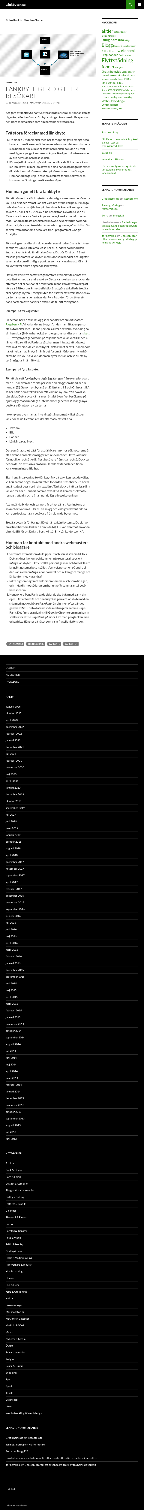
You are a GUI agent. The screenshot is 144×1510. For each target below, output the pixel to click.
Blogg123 (118, 215)
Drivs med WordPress (16, 1505)
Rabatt (121, 86)
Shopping (11, 1372)
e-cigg (117, 51)
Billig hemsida (113, 40)
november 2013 (15, 1105)
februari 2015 (14, 1010)
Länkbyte (54, 644)
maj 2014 (11, 1064)
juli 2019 (11, 814)
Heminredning (14, 1271)
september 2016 (15, 909)
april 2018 (12, 855)
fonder (108, 66)
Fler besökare (36, 644)
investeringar (129, 75)
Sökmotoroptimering (121, 93)
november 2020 (15, 767)
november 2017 (15, 868)
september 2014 (15, 1037)
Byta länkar (16, 644)
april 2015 (12, 996)
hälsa (120, 75)
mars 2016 (12, 949)
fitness (128, 55)
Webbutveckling (125, 97)
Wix (120, 108)
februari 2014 (14, 1084)
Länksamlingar (14, 1305)
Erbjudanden (110, 54)
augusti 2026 (13, 706)
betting (117, 32)
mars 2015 (12, 1003)
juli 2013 (11, 1132)
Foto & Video (13, 1237)
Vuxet (9, 1406)
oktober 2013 (13, 1111)
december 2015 (15, 969)
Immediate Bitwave (113, 159)
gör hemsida (109, 235)
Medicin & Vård (15, 1325)
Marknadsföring (15, 1311)
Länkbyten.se (16, 4)
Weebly (114, 108)
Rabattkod (129, 86)
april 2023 (12, 720)
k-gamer (105, 79)
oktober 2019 (13, 801)
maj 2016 (11, 936)
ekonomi (128, 50)
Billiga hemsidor (109, 36)
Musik (9, 1332)
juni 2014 (11, 1057)
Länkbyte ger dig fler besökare (42, 92)
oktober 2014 (13, 1030)
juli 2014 (11, 1050)
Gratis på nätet (128, 72)
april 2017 (12, 882)
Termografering (111, 205)
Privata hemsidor (109, 86)
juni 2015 (11, 983)
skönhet (126, 90)
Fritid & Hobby (14, 1244)
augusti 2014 (13, 1044)
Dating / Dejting (15, 1197)
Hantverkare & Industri (19, 1264)
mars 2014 (12, 1078)
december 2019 (15, 794)
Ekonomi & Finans (16, 1217)
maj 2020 (11, 774)
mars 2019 (12, 828)
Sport (9, 1386)
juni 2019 (11, 821)
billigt (127, 40)
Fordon (10, 1224)
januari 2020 (13, 787)
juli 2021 (11, 753)
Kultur (9, 1298)
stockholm (106, 93)
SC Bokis (107, 152)
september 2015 (15, 976)
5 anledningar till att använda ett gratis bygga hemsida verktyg (119, 226)
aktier (107, 31)
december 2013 (15, 1098)
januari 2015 (13, 1017)
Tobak (9, 1392)
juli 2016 (11, 922)
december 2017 (15, 861)
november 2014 (15, 1023)
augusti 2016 (13, 915)
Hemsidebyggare (109, 75)
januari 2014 (13, 1091)
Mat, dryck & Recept (17, 1318)
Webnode (106, 108)
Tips (133, 93)
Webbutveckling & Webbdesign (113, 103)
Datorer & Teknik (16, 1203)
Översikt (11, 667)
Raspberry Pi (14, 324)
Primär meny (139, 4)
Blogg (107, 45)
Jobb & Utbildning (16, 1291)
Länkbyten (71, 644)
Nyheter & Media (16, 1338)
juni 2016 (11, 929)
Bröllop (105, 51)
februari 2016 (14, 956)
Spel (8, 1379)
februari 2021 (14, 760)
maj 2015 (11, 990)
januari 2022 (13, 740)
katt (87, 333)
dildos (111, 51)
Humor (10, 1278)
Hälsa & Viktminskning (19, 1257)
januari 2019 (13, 834)
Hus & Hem (12, 1284)
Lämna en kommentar (46, 102)
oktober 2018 (13, 841)
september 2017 (15, 875)
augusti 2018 (13, 848)
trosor (106, 97)
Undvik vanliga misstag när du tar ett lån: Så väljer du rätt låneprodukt (119, 169)
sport (133, 90)
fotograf (119, 67)
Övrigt (9, 1345)
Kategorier (13, 674)
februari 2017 (14, 888)
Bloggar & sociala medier (124, 46)
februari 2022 (14, 733)
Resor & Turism (14, 1365)
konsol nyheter (116, 79)
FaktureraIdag (110, 132)
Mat (120, 82)
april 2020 (12, 780)
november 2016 (15, 902)
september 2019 (15, 807)
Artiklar (11, 82)
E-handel (11, 1210)
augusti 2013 (13, 1125)
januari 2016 (13, 963)
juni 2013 (11, 1138)
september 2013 (15, 1118)
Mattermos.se (110, 208)
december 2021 (15, 747)
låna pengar (109, 82)
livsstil (128, 78)
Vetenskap (12, 1399)
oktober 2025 (13, 713)
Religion (10, 1359)
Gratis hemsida (111, 71)
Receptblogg (131, 198)
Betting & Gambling (17, 1183)
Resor (104, 90)
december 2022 (15, 726)
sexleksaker (114, 90)
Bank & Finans (14, 1170)
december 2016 (15, 895)
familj (121, 55)
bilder (123, 32)
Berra (105, 215)
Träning (113, 97)
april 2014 (12, 1071)
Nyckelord (12, 681)
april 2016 (12, 942)
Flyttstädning (117, 60)
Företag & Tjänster (16, 1230)
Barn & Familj (14, 1176)
